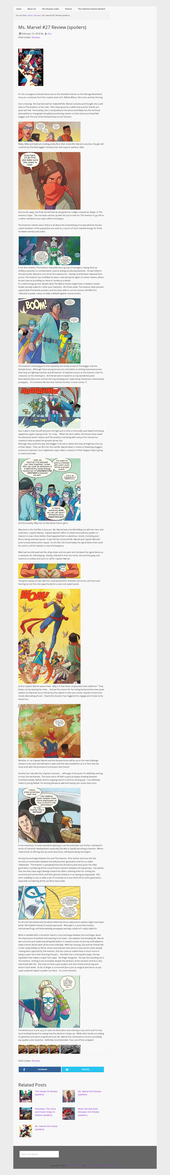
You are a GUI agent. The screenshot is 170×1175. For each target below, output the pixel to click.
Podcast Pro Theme (75, 1165)
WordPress (108, 1165)
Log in (116, 1165)
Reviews (36, 37)
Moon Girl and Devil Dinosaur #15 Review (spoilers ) (88, 1112)
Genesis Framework (94, 1165)
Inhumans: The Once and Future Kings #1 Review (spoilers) (45, 1112)
